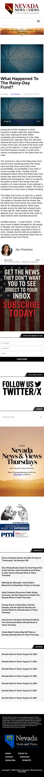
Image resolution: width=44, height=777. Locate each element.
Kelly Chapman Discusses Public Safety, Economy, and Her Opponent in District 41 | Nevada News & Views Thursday (21, 595)
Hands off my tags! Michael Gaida (23, 121)
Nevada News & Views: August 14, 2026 (19, 669)
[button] (38, 21)
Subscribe (10, 760)
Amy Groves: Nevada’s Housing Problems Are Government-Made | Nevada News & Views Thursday (20, 622)
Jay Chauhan (15, 94)
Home (8, 753)
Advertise (25, 757)
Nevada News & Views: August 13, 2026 (19, 676)
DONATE (26, 760)
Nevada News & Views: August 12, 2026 (19, 683)
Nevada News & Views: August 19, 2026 (19, 654)
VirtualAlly (22, 772)
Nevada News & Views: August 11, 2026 (19, 691)
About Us (22, 753)
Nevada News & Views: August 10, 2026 (19, 698)
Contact (9, 757)
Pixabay (22, 123)
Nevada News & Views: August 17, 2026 (19, 662)
